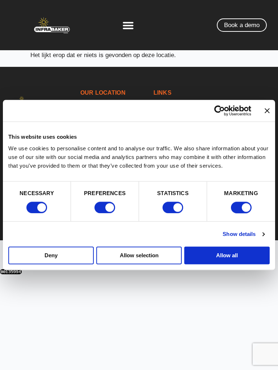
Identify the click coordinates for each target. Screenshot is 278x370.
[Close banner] (267, 110)
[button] (128, 25)
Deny (51, 256)
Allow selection (139, 256)
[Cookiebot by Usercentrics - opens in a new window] (219, 110)
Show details (239, 234)
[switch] (104, 207)
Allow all (227, 256)
